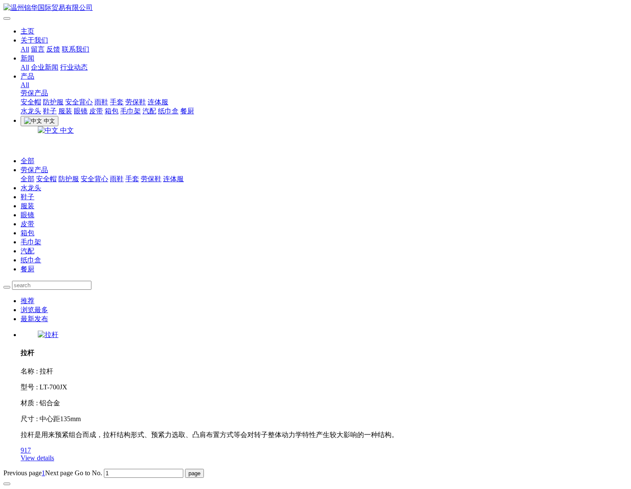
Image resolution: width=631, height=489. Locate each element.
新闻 (27, 58)
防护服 (53, 102)
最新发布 (34, 318)
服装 (65, 111)
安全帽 (31, 102)
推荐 (27, 300)
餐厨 (187, 111)
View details (37, 458)
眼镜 (81, 111)
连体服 (158, 102)
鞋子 (50, 111)
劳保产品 (34, 93)
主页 (27, 31)
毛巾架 (130, 111)
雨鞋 (101, 102)
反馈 (53, 49)
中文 (66, 130)
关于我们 (34, 40)
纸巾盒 (168, 111)
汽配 (149, 111)
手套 (117, 102)
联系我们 (75, 49)
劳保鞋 (135, 102)
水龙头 (31, 111)
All (25, 49)
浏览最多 (34, 309)
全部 (27, 160)
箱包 (111, 111)
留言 (38, 49)
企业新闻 (44, 67)
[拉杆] (48, 334)
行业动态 (74, 67)
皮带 (96, 111)
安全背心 (79, 102)
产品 (27, 76)
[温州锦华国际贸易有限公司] (315, 7)
